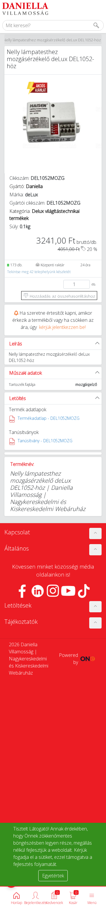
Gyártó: (26, 186)
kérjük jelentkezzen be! (62, 327)
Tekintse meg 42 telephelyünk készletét (39, 271)
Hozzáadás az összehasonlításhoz (62, 296)
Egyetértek (53, 875)
